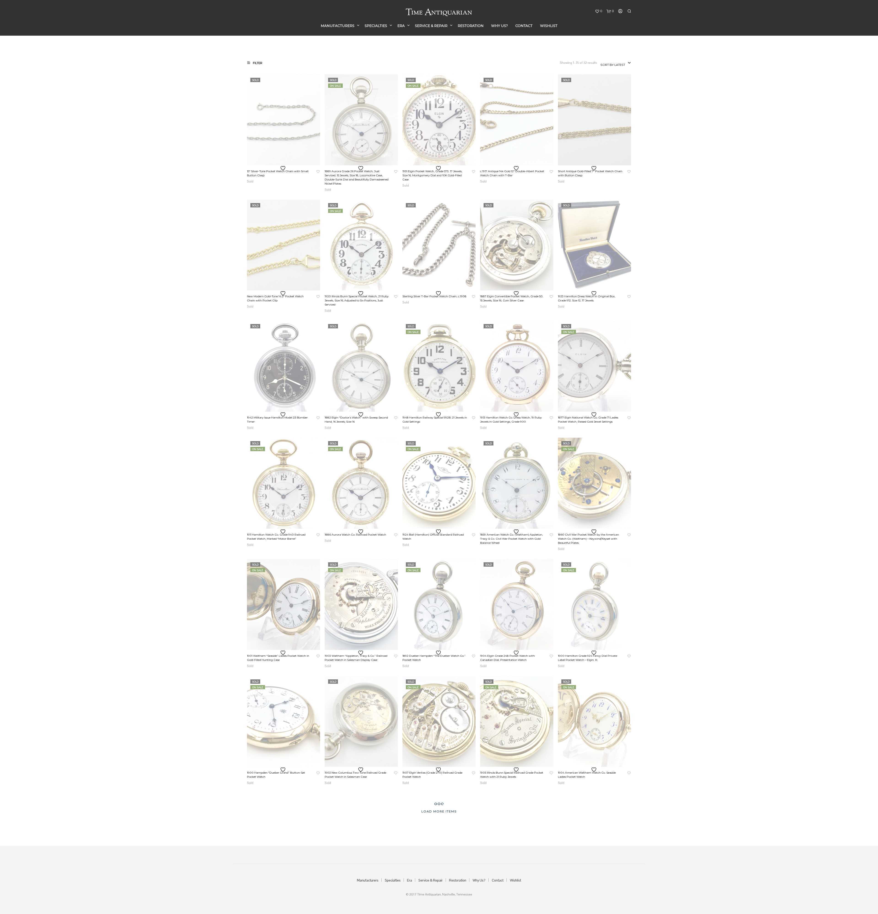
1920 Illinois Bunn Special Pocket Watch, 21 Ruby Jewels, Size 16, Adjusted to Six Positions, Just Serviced (357, 300)
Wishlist (548, 26)
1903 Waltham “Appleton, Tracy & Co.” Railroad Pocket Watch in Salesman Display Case (356, 658)
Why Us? (499, 26)
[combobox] (615, 63)
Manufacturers (337, 26)
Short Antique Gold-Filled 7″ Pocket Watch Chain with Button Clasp (590, 173)
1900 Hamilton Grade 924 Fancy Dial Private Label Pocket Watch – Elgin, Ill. (587, 658)
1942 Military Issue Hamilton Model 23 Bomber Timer (277, 419)
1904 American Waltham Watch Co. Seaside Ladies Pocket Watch (587, 774)
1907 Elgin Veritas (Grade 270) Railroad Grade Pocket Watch (432, 774)
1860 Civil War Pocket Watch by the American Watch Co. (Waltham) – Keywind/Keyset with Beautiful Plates (588, 538)
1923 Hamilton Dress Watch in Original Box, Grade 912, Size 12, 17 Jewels (586, 298)
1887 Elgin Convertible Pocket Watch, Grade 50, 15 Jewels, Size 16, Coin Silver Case (511, 298)
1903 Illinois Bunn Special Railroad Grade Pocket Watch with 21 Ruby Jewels (511, 774)
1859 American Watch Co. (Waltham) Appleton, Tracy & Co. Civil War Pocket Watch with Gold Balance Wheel (511, 538)
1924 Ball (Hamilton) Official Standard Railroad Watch (433, 536)
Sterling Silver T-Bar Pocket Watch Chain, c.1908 (434, 296)
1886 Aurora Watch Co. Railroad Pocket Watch (355, 534)
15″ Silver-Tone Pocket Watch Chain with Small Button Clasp (277, 173)
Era (401, 26)
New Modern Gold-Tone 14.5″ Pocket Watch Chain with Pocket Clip (275, 298)
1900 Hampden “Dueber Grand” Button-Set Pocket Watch (276, 774)
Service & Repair (431, 26)
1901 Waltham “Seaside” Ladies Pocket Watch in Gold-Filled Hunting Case (278, 658)
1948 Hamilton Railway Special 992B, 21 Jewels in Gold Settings (434, 419)
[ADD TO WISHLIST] (283, 168)
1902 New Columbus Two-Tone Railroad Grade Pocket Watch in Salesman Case (355, 774)
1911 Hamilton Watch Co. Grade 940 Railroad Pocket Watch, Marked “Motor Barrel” (276, 536)
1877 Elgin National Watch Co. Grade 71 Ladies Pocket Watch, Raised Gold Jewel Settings (588, 419)
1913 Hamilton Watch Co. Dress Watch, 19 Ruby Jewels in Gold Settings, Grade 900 (511, 419)
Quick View (286, 161)
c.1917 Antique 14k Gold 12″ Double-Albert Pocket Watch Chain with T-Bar (512, 173)
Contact (524, 26)
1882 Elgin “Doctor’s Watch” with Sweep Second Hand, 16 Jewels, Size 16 (356, 419)
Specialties (376, 26)
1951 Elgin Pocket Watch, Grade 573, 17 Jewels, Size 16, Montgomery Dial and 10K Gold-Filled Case (432, 175)
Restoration (471, 26)
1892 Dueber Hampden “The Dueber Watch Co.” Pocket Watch (434, 658)
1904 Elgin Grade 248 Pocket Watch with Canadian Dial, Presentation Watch (507, 658)
